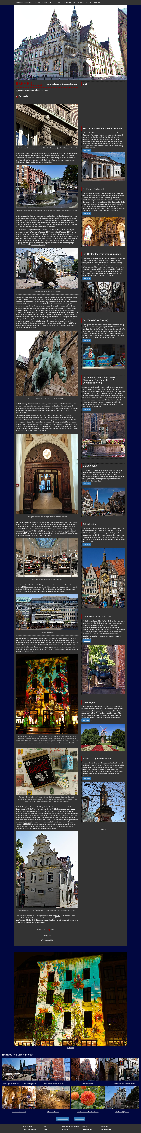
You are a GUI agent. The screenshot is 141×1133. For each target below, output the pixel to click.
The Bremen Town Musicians (53, 1084)
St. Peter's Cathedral (19, 1112)
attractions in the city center (38, 90)
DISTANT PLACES (84, 2)
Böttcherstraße (88, 1084)
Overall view (27, 1126)
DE (104, 2)
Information (66, 1129)
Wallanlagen (34, 918)
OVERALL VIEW (40, 2)
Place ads (104, 1126)
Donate (84, 1126)
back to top (47, 935)
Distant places (106, 1129)
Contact (45, 1129)
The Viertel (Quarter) (122, 1112)
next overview (79, 1119)
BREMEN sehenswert (24, 2)
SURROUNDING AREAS (66, 2)
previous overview (62, 1119)
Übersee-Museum (53, 1112)
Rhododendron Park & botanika (88, 1112)
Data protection (87, 1129)
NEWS (52, 2)
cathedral (71, 236)
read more (87, 150)
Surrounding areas (29, 1129)
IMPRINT (97, 2)
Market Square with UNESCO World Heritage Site (19, 1084)
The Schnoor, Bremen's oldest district (122, 1084)
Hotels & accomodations (70, 1126)
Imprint (45, 1126)
